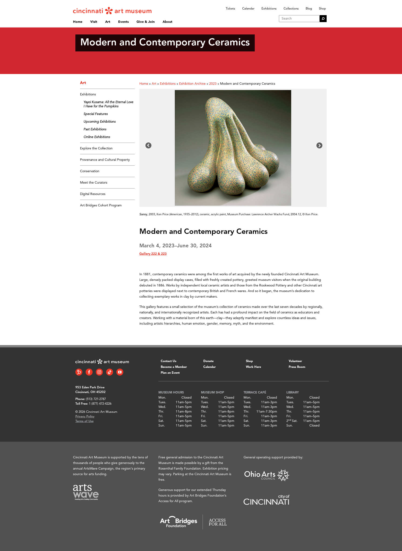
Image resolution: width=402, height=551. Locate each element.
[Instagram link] (99, 372)
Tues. (162, 402)
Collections (291, 8)
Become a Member (174, 367)
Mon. (162, 397)
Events (123, 22)
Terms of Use (84, 421)
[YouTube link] (119, 372)
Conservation (89, 171)
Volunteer (295, 361)
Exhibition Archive (192, 83)
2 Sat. (292, 421)
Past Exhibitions (95, 129)
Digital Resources (92, 194)
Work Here (253, 367)
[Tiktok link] (109, 372)
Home (77, 22)
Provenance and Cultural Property (105, 159)
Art (107, 22)
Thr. (161, 411)
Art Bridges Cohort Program (101, 205)
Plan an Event (170, 372)
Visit (93, 22)
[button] (148, 145)
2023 (213, 83)
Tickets (230, 8)
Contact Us (168, 361)
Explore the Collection (96, 148)
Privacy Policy (84, 416)
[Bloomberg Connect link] (78, 372)
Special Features (96, 114)
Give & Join (146, 22)
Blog (309, 8)
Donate (208, 361)
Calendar (248, 8)
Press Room (297, 367)
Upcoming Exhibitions (100, 121)
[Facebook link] (89, 372)
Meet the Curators (93, 182)
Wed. (162, 407)
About (167, 22)
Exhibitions (269, 8)
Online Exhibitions (97, 137)
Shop (322, 8)
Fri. (160, 416)
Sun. (161, 425)
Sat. (161, 421)
